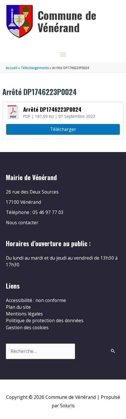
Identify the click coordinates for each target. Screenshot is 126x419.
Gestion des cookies (27, 327)
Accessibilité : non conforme (36, 300)
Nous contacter (22, 222)
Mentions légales (24, 314)
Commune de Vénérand (67, 21)
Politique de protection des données (45, 320)
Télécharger (63, 129)
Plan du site (18, 307)
